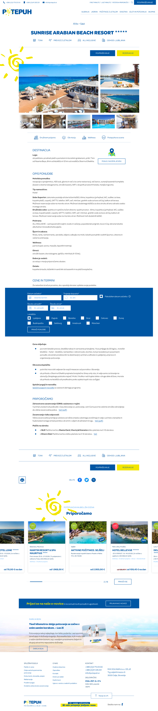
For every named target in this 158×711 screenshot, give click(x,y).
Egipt (82, 23)
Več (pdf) (63, 410)
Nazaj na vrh (103, 695)
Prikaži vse (122, 581)
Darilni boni (57, 680)
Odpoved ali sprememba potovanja (33, 671)
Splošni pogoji (31, 663)
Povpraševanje (145, 2)
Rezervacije (128, 53)
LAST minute (106, 2)
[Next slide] (136, 122)
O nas (55, 663)
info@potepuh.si (51, 2)
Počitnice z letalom (109, 12)
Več (95, 434)
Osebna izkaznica (59, 667)
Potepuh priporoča (120, 2)
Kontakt (55, 673)
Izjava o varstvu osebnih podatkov (65, 683)
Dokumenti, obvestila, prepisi (34, 676)
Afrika (75, 23)
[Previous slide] (22, 122)
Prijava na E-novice (118, 603)
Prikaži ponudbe (38, 329)
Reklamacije (28, 679)
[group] (30, 121)
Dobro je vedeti (58, 677)
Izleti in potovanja (137, 12)
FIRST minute (95, 2)
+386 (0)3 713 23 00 (13, 2)
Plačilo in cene (29, 667)
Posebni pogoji (29, 682)
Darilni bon (38, 648)
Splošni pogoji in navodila (43, 387)
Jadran (94, 12)
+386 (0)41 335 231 (33, 2)
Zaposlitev (56, 670)
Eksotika (123, 12)
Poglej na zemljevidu (111, 161)
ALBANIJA (85, 12)
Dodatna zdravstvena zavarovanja (36, 686)
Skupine (151, 12)
